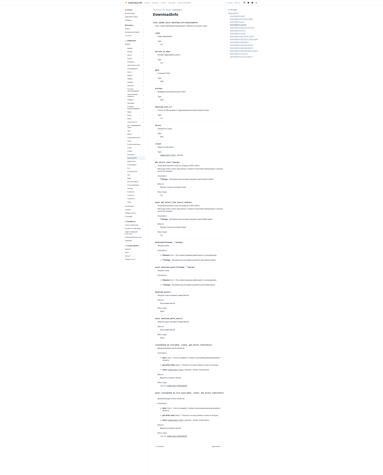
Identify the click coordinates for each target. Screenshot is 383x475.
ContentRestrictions (134, 138)
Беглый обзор (129, 13)
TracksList (130, 195)
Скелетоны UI (132, 122)
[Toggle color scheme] (256, 3)
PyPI (126, 252)
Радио (129, 112)
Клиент (163, 3)
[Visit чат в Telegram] (252, 3)
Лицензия (128, 240)
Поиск (129, 115)
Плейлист (130, 100)
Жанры (129, 75)
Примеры (155, 3)
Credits (129, 151)
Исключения (129, 206)
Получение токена (131, 17)
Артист (129, 55)
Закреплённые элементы (132, 95)
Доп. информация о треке (134, 126)
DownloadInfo (132, 158)
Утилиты (128, 210)
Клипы (129, 58)
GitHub (127, 249)
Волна (129, 134)
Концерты (130, 62)
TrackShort (130, 192)
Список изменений (184, 3)
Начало (147, 3)
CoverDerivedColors (134, 144)
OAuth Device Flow (133, 65)
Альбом (129, 52)
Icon (128, 168)
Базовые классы (130, 213)
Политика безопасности (133, 237)
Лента (129, 72)
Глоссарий (171, 3)
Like (128, 175)
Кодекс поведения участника (131, 233)
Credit (129, 148)
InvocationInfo (132, 171)
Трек (128, 131)
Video (129, 202)
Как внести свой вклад (132, 228)
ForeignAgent (131, 165)
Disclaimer (130, 154)
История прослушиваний (133, 90)
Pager (129, 178)
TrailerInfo (130, 199)
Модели (127, 44)
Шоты (129, 119)
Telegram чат (129, 259)
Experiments (131, 161)
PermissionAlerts (133, 182)
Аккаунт (130, 48)
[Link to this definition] (199, 23)
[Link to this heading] (180, 15)
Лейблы (130, 79)
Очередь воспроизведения (133, 107)
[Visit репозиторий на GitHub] (244, 3)
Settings (130, 188)
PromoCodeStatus (133, 185)
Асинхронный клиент (132, 32)
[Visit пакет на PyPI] (248, 3)
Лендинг (130, 82)
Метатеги (130, 86)
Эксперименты (132, 69)
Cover (129, 141)
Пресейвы (130, 103)
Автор (127, 256)
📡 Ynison (128, 35)
